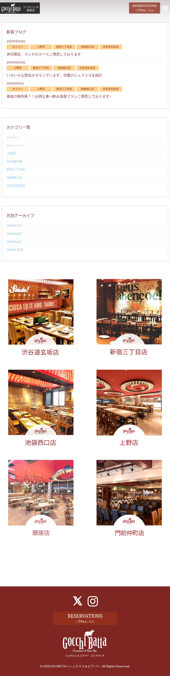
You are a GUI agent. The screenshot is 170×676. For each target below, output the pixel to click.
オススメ (13, 137)
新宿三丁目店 (16, 169)
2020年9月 (14, 225)
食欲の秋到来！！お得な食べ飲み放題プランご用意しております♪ (59, 96)
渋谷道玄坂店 (16, 185)
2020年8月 (14, 234)
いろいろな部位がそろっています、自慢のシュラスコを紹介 (54, 75)
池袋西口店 (14, 177)
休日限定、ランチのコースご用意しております (44, 54)
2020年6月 (14, 242)
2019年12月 (15, 250)
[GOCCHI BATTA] (11, 8)
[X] (77, 600)
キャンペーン (16, 145)
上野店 (11, 153)
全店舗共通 (14, 161)
